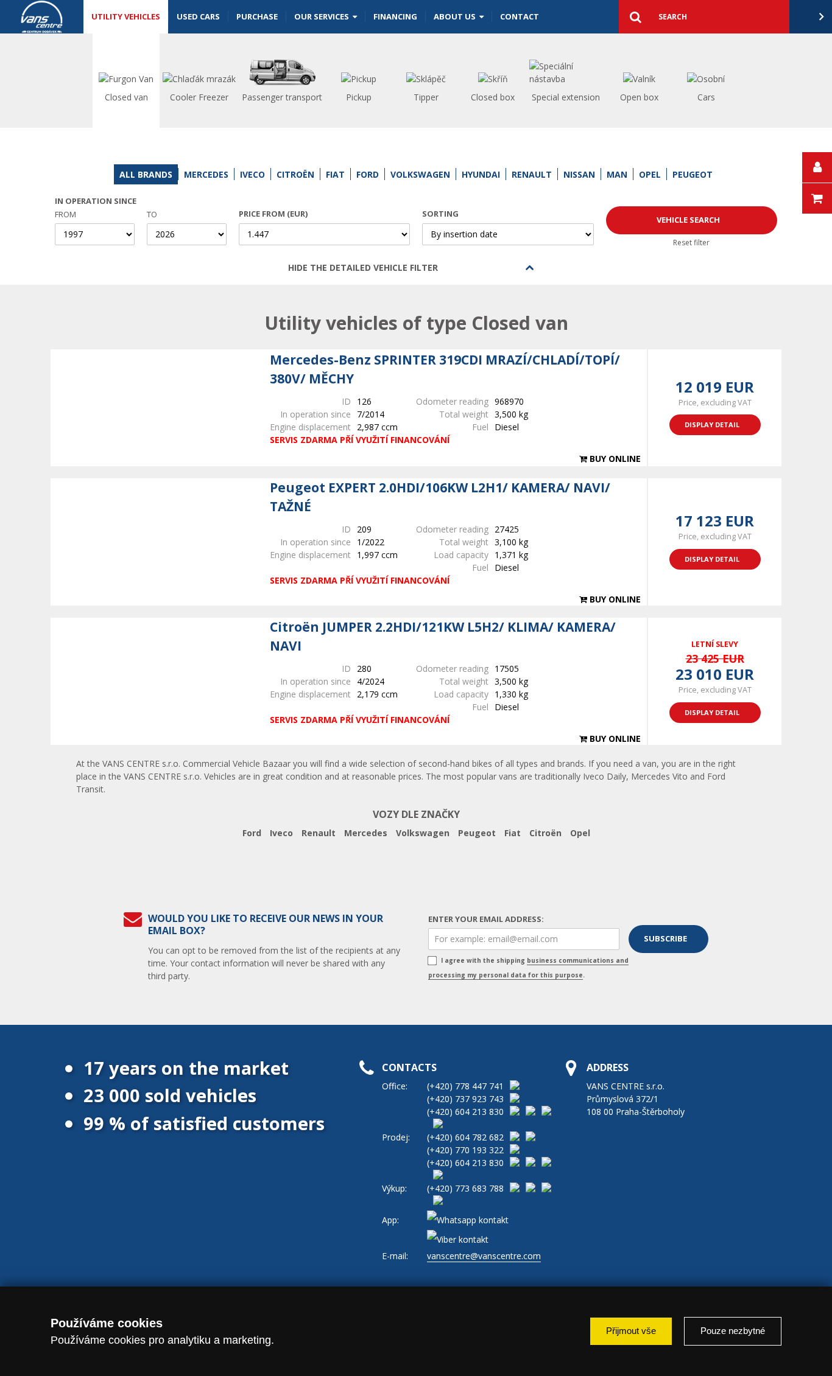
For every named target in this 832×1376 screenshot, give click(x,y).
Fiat (512, 833)
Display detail (712, 424)
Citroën (545, 833)
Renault (318, 833)
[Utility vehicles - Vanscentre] (41, 16)
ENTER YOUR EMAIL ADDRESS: (486, 918)
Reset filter (691, 242)
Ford (251, 833)
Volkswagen (422, 833)
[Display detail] (154, 407)
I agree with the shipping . (528, 967)
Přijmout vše (631, 1330)
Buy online (614, 458)
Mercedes (365, 833)
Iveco (281, 833)
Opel (580, 833)
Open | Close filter (530, 268)
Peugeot (477, 833)
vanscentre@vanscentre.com (484, 1256)
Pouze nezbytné (732, 1330)
